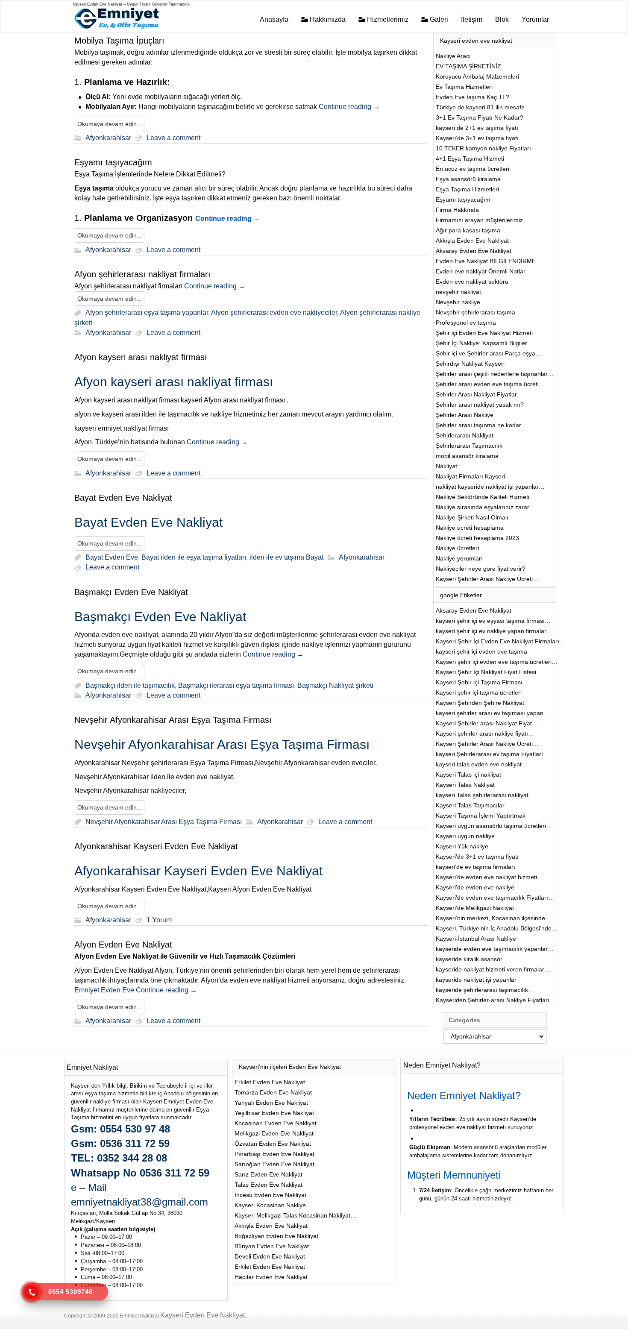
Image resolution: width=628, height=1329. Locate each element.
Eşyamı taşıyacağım (113, 162)
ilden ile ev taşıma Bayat (286, 557)
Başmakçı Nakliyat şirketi (335, 685)
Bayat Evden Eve (111, 557)
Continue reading (349, 106)
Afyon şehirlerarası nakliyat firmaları (142, 274)
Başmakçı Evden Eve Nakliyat (131, 592)
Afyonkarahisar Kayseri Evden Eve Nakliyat (156, 846)
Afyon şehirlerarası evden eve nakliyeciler (274, 313)
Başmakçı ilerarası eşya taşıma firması (236, 685)
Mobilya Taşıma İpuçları (119, 40)
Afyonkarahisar (108, 137)
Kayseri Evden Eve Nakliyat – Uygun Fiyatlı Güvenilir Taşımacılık (131, 4)
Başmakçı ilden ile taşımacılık (130, 685)
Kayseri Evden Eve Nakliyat (202, 1315)
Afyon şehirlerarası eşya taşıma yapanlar (146, 313)
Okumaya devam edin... (109, 123)
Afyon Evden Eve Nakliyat (123, 944)
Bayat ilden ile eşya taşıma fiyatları (193, 557)
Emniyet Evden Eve (105, 990)
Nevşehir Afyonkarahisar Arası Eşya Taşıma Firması (173, 720)
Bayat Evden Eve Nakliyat (123, 497)
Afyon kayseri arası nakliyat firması (140, 357)
